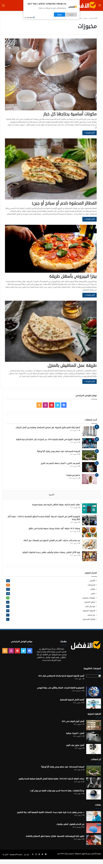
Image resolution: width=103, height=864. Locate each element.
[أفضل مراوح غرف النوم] (93, 749)
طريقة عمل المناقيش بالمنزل (72, 365)
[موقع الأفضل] (83, 5)
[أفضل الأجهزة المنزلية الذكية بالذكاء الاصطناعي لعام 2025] (93, 680)
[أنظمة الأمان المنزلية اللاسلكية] (93, 703)
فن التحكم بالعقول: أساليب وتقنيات (70, 824)
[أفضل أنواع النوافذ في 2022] (93, 725)
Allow (59, 14)
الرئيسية (92, 18)
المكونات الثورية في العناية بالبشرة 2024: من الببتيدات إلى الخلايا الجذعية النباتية (48, 439)
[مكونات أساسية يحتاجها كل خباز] (51, 74)
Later (71, 14)
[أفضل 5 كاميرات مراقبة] (93, 737)
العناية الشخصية (89, 619)
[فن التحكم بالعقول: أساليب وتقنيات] (93, 828)
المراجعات (91, 585)
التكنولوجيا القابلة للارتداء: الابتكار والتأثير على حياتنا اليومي (60, 688)
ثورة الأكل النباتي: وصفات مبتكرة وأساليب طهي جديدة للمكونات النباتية (51, 552)
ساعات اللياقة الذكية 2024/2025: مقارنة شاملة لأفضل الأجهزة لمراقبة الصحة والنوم (51, 778)
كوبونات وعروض (88, 598)
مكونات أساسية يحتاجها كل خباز (70, 114)
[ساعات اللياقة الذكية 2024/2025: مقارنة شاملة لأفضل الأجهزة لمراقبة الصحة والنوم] (93, 782)
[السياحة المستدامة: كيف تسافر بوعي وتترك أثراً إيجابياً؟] (89, 455)
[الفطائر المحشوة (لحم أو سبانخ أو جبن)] (51, 169)
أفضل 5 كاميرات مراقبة (75, 733)
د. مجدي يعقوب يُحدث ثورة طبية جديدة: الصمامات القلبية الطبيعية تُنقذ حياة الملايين (50, 812)
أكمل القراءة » (89, 133)
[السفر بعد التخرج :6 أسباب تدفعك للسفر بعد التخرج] (89, 467)
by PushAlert (29, 17)
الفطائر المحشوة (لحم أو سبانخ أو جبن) (64, 203)
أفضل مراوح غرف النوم (75, 745)
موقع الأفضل (96, 853)
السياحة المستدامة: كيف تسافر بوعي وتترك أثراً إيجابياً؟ (58, 451)
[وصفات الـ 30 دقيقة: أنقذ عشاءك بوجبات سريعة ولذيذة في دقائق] (89, 532)
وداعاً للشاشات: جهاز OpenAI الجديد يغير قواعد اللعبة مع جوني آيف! (57, 790)
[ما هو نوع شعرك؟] (89, 479)
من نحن (26, 854)
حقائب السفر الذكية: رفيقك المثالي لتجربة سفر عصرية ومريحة (56, 504)
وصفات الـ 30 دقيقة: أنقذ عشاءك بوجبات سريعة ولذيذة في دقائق (54, 528)
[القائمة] (3, 6)
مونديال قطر (90, 606)
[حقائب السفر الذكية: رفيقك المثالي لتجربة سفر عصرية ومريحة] (89, 508)
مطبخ (86, 18)
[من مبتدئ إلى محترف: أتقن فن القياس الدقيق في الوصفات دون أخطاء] (89, 544)
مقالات (92, 589)
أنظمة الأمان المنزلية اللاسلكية (72, 699)
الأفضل (92, 580)
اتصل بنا (5, 854)
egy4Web (60, 853)
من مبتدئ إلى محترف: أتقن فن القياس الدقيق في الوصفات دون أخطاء (51, 540)
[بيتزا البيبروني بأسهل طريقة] (51, 249)
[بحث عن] (99, 6)
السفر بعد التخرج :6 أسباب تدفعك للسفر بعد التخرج (60, 463)
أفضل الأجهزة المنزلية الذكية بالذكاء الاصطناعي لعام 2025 (61, 676)
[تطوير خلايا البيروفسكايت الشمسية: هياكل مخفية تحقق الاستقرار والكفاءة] (93, 840)
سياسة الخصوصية (16, 854)
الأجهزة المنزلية (89, 610)
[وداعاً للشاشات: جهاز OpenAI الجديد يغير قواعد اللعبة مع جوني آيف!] (93, 794)
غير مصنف (91, 615)
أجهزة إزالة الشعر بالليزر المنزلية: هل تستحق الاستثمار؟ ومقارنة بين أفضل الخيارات (48, 427)
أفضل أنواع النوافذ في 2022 (73, 721)
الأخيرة (51, 494)
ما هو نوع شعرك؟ (73, 475)
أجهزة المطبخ (89, 602)
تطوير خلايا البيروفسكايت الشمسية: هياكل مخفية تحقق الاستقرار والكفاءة (55, 836)
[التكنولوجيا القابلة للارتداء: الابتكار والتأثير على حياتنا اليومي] (93, 692)
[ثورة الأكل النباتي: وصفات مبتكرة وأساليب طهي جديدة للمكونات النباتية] (89, 556)
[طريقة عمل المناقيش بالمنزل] (51, 331)
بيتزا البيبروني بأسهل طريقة (73, 276)
